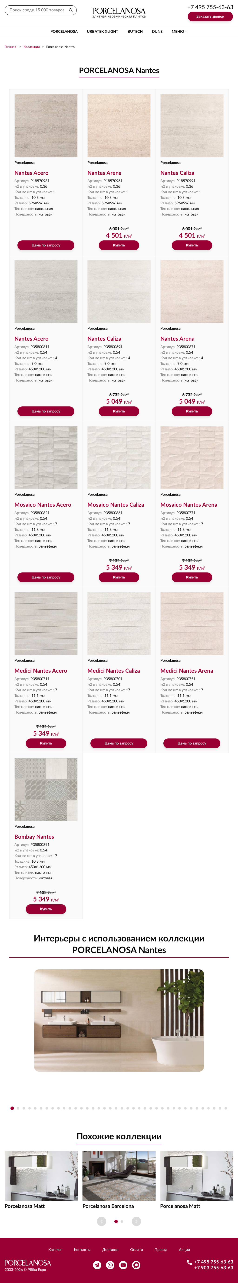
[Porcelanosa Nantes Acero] (46, 125)
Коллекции (31, 47)
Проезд (161, 1250)
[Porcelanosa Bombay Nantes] (46, 789)
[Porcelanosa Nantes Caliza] (192, 125)
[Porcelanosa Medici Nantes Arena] (192, 623)
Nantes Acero (31, 173)
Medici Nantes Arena (186, 671)
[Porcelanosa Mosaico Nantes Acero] (46, 457)
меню (178, 31)
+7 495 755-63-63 (210, 7)
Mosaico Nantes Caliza (115, 505)
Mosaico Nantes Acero (42, 505)
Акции (184, 1250)
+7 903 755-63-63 (213, 1268)
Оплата (136, 1250)
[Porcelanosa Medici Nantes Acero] (46, 623)
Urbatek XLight (102, 31)
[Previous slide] (101, 1221)
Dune (157, 31)
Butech (135, 31)
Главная (11, 47)
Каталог (55, 1250)
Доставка (110, 1250)
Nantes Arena (104, 173)
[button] (12, 1108)
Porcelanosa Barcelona (108, 1206)
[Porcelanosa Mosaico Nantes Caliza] (119, 457)
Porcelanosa (64, 31)
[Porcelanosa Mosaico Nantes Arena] (192, 457)
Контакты (82, 1250)
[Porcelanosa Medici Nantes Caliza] (119, 623)
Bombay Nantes (34, 837)
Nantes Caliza (177, 173)
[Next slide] (136, 1221)
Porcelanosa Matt (25, 1206)
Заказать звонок (210, 16)
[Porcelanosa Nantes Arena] (119, 125)
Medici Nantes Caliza (113, 671)
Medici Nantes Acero (40, 671)
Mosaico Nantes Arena (188, 505)
